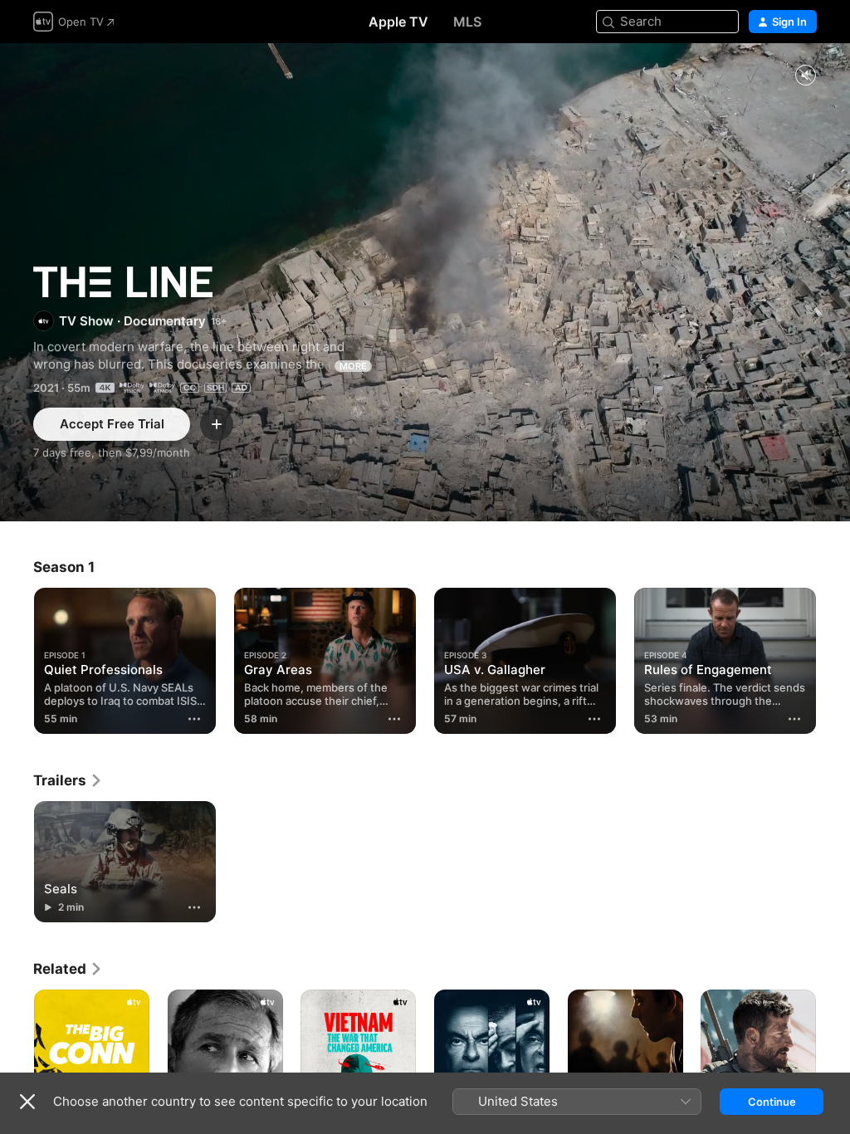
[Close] (27, 1101)
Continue (772, 1101)
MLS (467, 21)
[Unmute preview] (805, 76)
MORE (353, 366)
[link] (68, 780)
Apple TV (398, 21)
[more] (194, 719)
